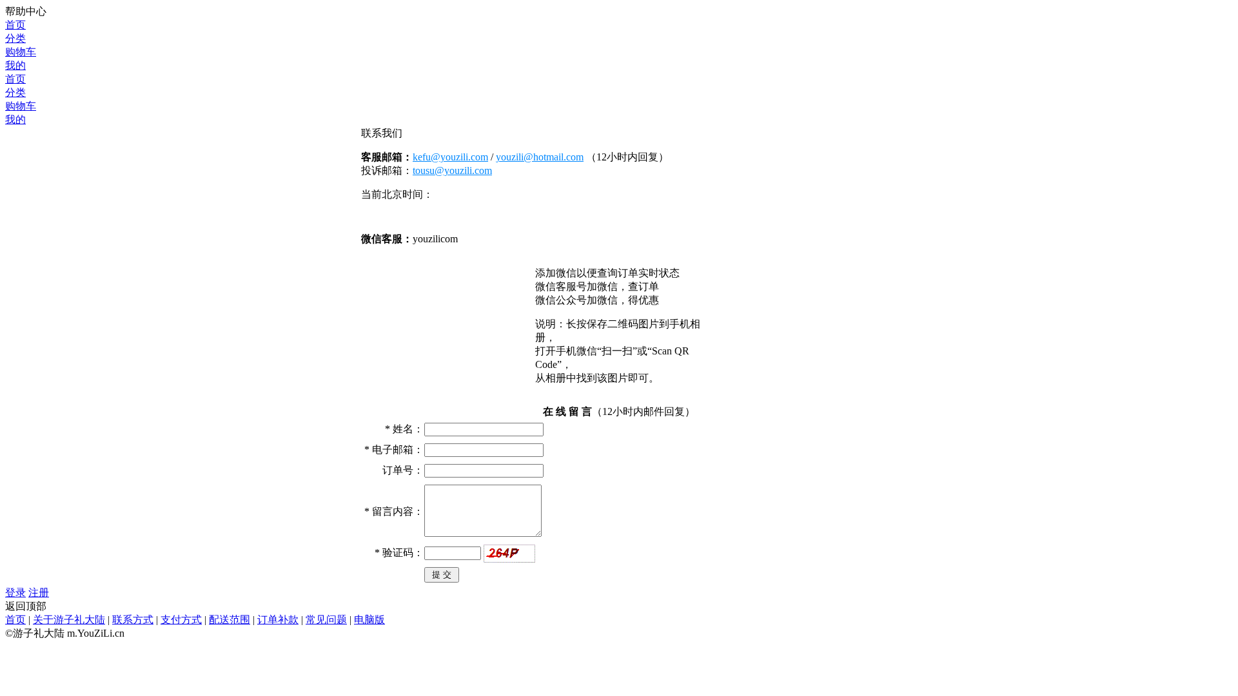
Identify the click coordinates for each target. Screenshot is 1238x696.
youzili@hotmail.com (540, 156)
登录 (15, 592)
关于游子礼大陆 (69, 619)
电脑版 (369, 619)
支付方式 (181, 619)
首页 (15, 619)
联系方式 (132, 619)
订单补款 (278, 619)
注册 (38, 592)
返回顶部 (25, 606)
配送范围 (229, 619)
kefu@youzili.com (450, 156)
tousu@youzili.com (452, 170)
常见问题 (326, 619)
